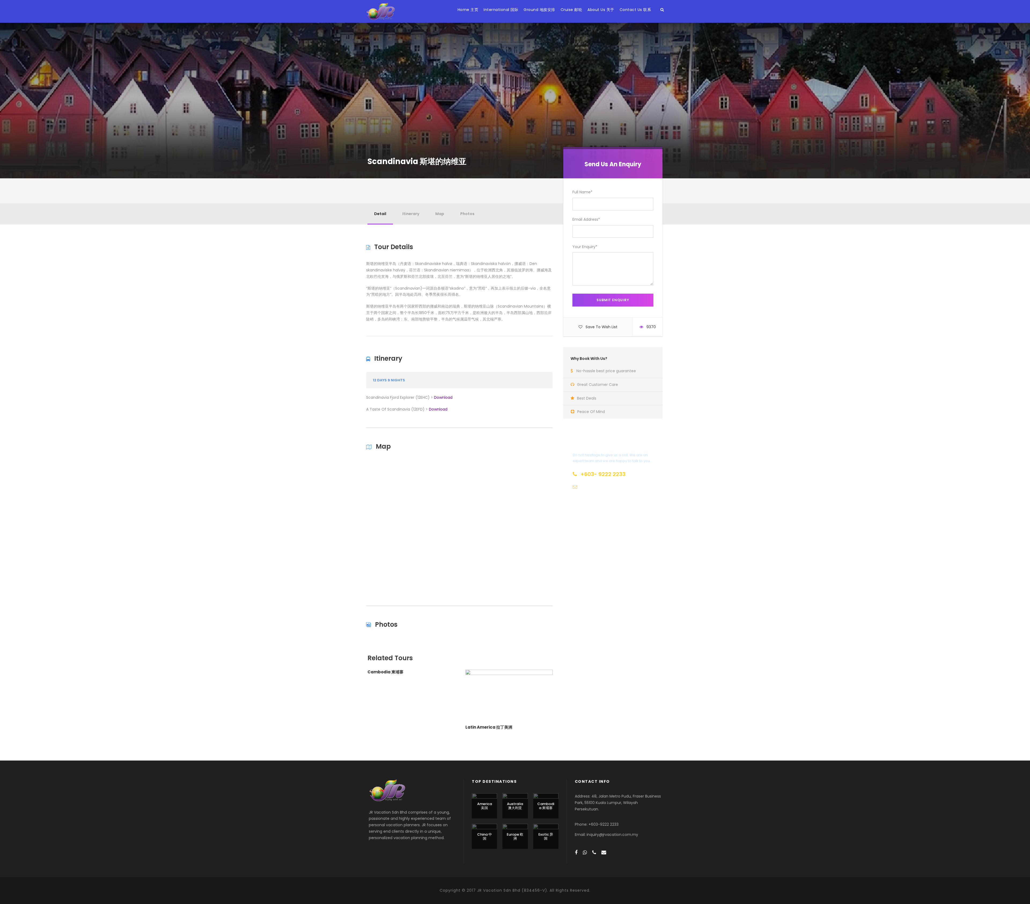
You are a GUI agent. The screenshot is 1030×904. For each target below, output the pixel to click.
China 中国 (484, 836)
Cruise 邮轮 (571, 9)
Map (439, 213)
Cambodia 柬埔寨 (385, 672)
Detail (380, 213)
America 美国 (484, 806)
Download (443, 397)
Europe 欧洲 (515, 836)
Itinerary (410, 213)
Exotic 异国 (545, 836)
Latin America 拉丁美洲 (488, 727)
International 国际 (501, 9)
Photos (467, 213)
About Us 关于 (600, 9)
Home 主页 (468, 9)
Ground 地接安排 (539, 9)
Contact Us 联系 (635, 9)
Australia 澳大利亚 (515, 806)
